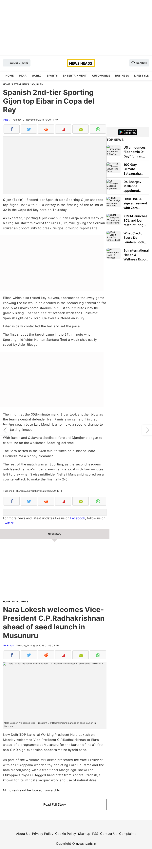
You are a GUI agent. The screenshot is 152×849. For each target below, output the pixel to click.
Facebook (77, 518)
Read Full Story (54, 804)
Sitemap (84, 834)
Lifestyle (141, 75)
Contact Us (108, 834)
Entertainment (75, 75)
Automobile (101, 75)
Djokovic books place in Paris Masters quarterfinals (5, 430)
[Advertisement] (76, 27)
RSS (95, 834)
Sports (52, 75)
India (23, 75)
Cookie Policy (65, 834)
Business (122, 75)
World (37, 75)
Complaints (127, 834)
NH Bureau (9, 645)
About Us (23, 834)
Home (10, 75)
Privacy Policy (42, 834)
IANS (6, 119)
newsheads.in (86, 843)
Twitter (8, 523)
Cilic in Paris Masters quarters (147, 430)
